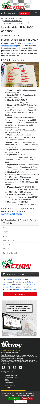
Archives (19, 18)
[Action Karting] (19, 5)
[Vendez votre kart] (19, 318)
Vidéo (5, 236)
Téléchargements (9, 240)
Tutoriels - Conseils (10, 253)
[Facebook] (3, 368)
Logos (5, 232)
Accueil (4, 18)
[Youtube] (20, 368)
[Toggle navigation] (36, 13)
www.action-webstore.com (25, 289)
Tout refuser (27, 398)
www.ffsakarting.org (11, 213)
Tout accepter (14, 398)
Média (11, 18)
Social (5, 227)
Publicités (6, 244)
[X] (9, 368)
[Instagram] (15, 368)
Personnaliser (20, 401)
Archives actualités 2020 (12, 21)
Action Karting (8, 13)
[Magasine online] (20, 74)
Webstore (24, 13)
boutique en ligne (12, 279)
